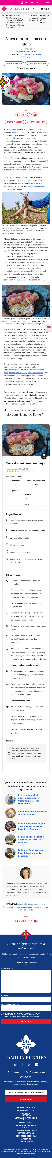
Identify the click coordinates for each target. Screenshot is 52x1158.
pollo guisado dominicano (15, 372)
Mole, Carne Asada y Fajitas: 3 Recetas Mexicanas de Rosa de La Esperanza (32, 826)
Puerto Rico (9, 189)
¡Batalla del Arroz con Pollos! (26, 1119)
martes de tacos (26, 1133)
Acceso (46, 2)
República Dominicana (31, 54)
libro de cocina (26, 1142)
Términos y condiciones (25, 1153)
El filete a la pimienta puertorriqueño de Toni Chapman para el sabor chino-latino (29, 799)
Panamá (19, 189)
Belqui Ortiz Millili (28, 52)
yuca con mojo (34, 906)
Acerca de (26, 1139)
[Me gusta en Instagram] (15, 1064)
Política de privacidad (41, 1152)
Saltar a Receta (14, 63)
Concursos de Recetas (26, 1136)
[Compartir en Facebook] (17, 114)
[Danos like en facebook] (22, 1064)
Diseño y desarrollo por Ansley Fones (16, 1152)
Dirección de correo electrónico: (26, 1092)
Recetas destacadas (26, 1110)
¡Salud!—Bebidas (26, 1122)
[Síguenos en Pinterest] (29, 1064)
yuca (30, 180)
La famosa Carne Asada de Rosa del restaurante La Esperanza (31, 853)
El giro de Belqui (34, 169)
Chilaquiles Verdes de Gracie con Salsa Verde (32, 813)
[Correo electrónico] (36, 1064)
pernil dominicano (35, 372)
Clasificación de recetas (26, 962)
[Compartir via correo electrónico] (35, 114)
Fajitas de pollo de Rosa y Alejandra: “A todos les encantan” (31, 839)
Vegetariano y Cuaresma (26, 1114)
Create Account (32, 2)
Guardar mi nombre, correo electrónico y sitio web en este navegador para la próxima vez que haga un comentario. (24, 1015)
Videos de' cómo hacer (26, 1130)
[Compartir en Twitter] (23, 114)
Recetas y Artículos (26, 1107)
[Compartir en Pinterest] (29, 114)
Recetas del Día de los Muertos (26, 1126)
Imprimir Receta (38, 63)
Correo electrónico (11, 1004)
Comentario (7, 969)
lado (25, 904)
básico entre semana (36, 904)
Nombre (5, 996)
